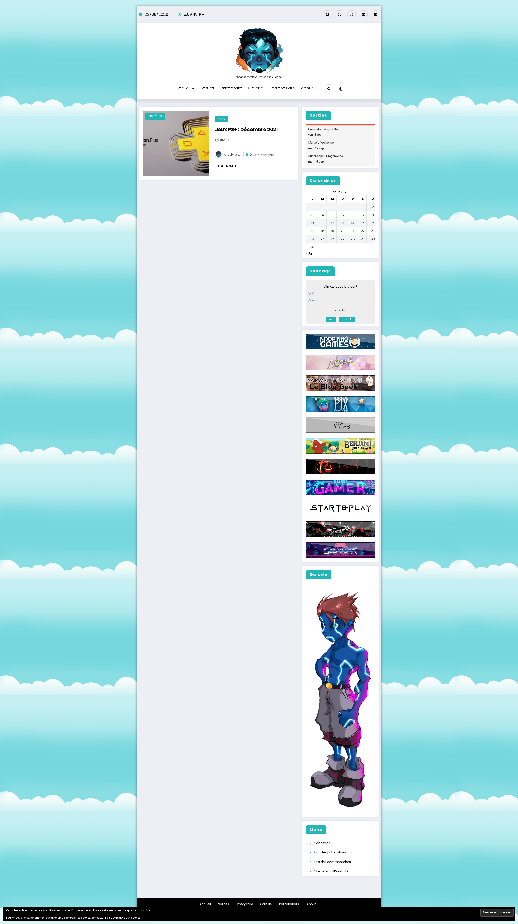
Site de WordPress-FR (331, 871)
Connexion (322, 843)
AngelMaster (233, 154)
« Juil (309, 253)
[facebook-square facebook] (327, 14)
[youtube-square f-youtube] (364, 14)
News (221, 119)
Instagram (231, 88)
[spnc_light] (340, 89)
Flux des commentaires (332, 861)
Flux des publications (330, 852)
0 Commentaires (262, 155)
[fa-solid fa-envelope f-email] (376, 14)
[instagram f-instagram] (351, 14)
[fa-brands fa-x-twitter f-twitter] (339, 14)
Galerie (255, 88)
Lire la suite (227, 166)
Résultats (346, 319)
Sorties (207, 88)
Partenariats (282, 88)
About (307, 88)
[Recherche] (329, 88)
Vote (331, 319)
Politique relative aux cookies (122, 917)
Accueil (183, 88)
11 (323, 223)
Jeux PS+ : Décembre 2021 (246, 129)
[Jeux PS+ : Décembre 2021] (176, 143)
